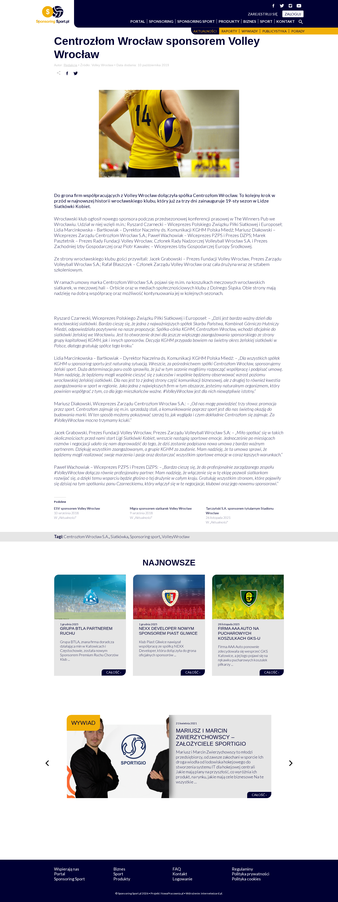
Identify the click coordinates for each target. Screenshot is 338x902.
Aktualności (205, 31)
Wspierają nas (66, 868)
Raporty (229, 31)
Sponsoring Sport (196, 21)
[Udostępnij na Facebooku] (67, 73)
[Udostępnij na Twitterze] (75, 73)
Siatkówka (119, 536)
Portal (137, 21)
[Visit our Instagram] (290, 5)
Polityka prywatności (250, 873)
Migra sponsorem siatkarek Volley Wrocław (161, 508)
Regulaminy (242, 868)
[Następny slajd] (290, 763)
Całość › (113, 672)
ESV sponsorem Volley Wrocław (77, 508)
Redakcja (70, 65)
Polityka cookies (246, 878)
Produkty (229, 21)
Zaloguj (293, 14)
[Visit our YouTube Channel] (299, 5)
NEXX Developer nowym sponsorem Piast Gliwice (168, 631)
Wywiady (250, 31)
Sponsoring (161, 21)
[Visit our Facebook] (273, 5)
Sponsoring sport (145, 536)
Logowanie (182, 878)
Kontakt (285, 21)
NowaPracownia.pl (172, 893)
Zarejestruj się (263, 14)
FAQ (176, 868)
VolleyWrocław (175, 536)
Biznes (249, 21)
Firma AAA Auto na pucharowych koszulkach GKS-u (239, 633)
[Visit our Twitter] (282, 5)
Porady (298, 31)
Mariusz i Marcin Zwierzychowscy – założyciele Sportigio (211, 737)
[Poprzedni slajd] (47, 763)
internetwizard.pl (211, 893)
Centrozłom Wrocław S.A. (86, 536)
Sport (266, 21)
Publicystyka (274, 31)
